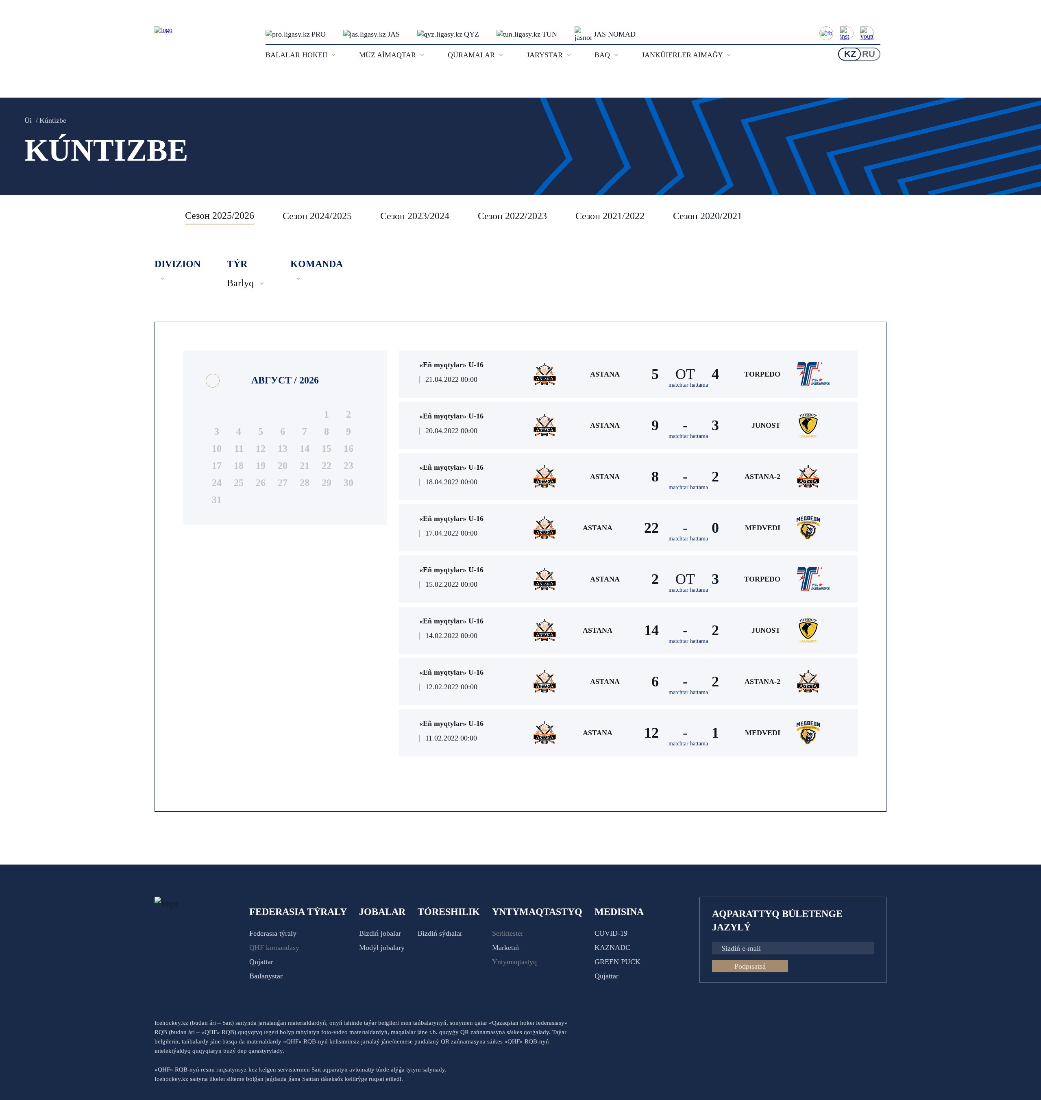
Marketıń (505, 947)
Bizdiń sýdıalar (440, 933)
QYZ (471, 34)
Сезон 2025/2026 (219, 215)
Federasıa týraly (272, 933)
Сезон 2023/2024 (414, 216)
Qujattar (261, 962)
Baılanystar (266, 976)
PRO (318, 34)
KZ (850, 54)
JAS (394, 34)
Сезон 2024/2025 (317, 216)
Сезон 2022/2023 (512, 216)
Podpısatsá (750, 966)
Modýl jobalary (382, 947)
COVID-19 (611, 933)
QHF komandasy (274, 947)
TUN (549, 34)
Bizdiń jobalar (380, 933)
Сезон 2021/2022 (610, 216)
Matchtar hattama (688, 385)
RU (868, 54)
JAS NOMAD (615, 34)
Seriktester (507, 933)
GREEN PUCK (617, 962)
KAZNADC (612, 947)
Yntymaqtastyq (514, 962)
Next (878, 216)
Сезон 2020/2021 (707, 216)
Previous (165, 216)
